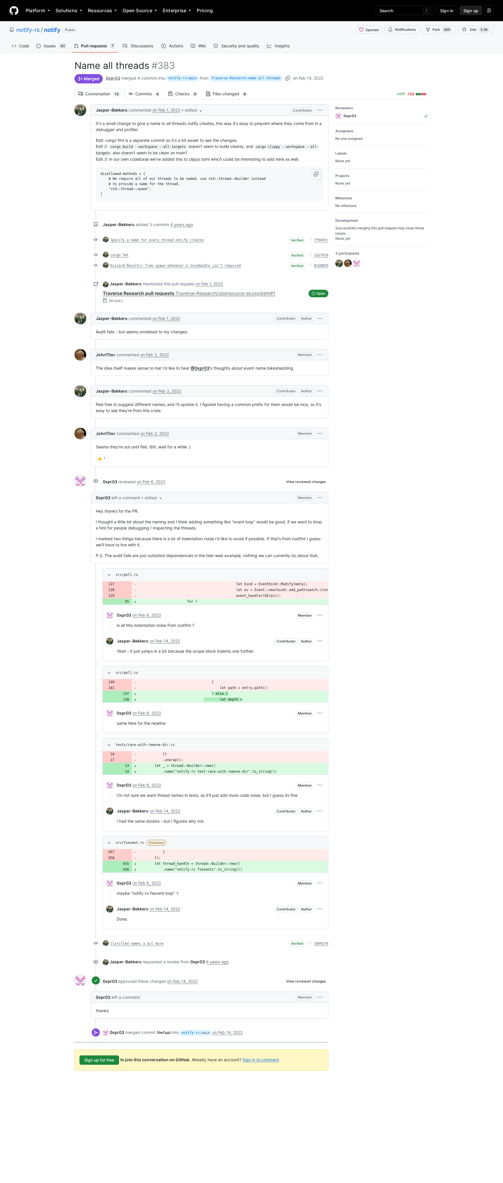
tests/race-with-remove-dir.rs (145, 745)
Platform (35, 10)
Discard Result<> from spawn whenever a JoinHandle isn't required (175, 266)
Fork (441, 29)
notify (52, 29)
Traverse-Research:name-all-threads (246, 78)
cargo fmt (119, 255)
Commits (149, 93)
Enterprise (174, 10)
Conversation (105, 93)
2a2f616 (321, 255)
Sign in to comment (260, 1059)
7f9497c (321, 240)
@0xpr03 (200, 368)
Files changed (232, 93)
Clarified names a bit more (136, 944)
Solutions (66, 10)
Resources (100, 10)
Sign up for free (99, 1059)
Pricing (205, 10)
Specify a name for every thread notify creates (157, 240)
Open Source (137, 10)
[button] (194, 110)
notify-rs (28, 29)
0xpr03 (113, 78)
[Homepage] (14, 10)
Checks (188, 93)
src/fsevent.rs (130, 843)
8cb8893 (321, 266)
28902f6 (321, 944)
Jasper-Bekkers (111, 110)
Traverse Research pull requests (189, 293)
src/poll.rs (127, 575)
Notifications (405, 29)
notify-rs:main (182, 78)
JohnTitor (105, 354)
